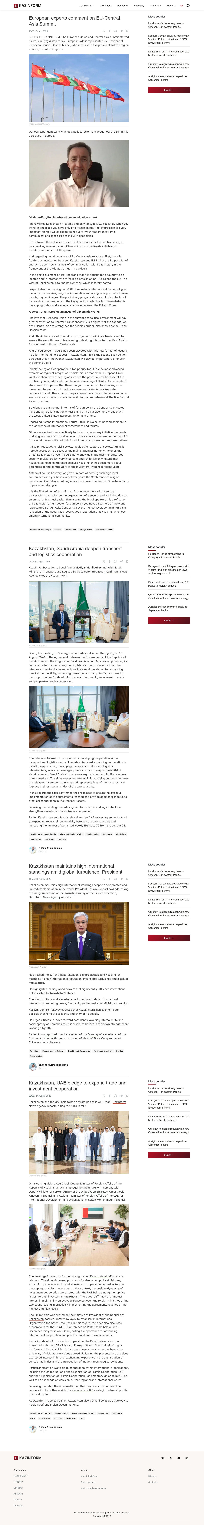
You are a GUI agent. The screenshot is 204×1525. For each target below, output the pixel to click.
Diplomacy (107, 834)
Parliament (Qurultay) (103, 1051)
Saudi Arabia (35, 839)
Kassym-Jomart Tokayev (53, 1051)
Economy (139, 5)
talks (93, 1187)
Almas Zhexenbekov (50, 848)
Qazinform (112, 571)
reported (51, 1034)
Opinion (58, 529)
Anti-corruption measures (93, 1488)
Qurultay (80, 893)
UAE (56, 1345)
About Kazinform (89, 1476)
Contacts (152, 1482)
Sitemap (152, 1476)
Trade (32, 1418)
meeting (48, 653)
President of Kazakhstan (79, 1051)
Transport (49, 839)
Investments (44, 1418)
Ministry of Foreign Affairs (71, 834)
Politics (119, 1051)
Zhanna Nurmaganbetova (53, 1065)
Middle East (121, 834)
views (87, 1400)
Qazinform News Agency (44, 897)
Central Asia (70, 529)
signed (80, 817)
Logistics (62, 839)
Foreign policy (86, 529)
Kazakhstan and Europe (40, 529)
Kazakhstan (51, 1187)
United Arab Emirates (94, 1191)
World (17, 1499)
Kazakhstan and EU (104, 529)
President (106, 5)
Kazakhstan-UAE (101, 1276)
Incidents (18, 1505)
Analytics (155, 5)
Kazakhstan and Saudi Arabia (43, 834)
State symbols (88, 1482)
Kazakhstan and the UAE (41, 1413)
